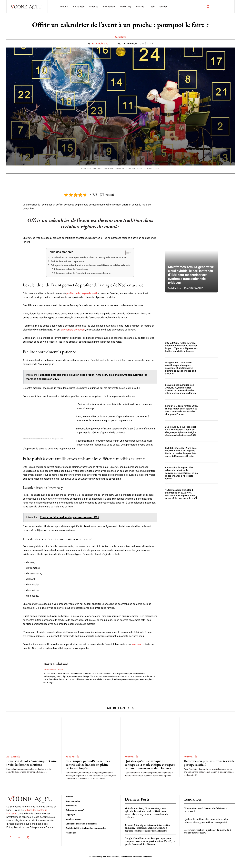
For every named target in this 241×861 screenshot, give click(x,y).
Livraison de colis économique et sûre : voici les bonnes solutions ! (31, 763)
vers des (136, 644)
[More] (112, 178)
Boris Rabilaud (99, 43)
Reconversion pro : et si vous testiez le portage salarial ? (209, 763)
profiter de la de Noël (81, 293)
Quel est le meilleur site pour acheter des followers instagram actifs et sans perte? (206, 820)
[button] (208, 6)
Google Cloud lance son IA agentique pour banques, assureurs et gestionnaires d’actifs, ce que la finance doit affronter (180, 368)
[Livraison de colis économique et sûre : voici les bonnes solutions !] (31, 735)
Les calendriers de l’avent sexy (72, 269)
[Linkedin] (18, 837)
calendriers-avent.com (73, 329)
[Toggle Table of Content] (126, 252)
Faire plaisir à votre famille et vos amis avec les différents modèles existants (90, 265)
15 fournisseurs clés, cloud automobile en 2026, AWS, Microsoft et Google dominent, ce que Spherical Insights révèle (181, 494)
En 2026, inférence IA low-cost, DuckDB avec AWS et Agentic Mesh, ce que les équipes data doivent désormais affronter (181, 452)
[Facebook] (10, 837)
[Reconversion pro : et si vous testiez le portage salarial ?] (209, 735)
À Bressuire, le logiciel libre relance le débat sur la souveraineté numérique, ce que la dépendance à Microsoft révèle (182, 473)
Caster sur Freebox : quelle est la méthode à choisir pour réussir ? (207, 831)
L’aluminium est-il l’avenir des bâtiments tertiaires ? (205, 810)
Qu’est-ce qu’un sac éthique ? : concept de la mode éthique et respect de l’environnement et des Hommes (150, 764)
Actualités (121, 37)
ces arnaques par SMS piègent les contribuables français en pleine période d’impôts (88, 764)
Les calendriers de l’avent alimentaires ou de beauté (83, 273)
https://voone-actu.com (53, 669)
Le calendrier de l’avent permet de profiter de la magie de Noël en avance (88, 257)
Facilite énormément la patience (67, 261)
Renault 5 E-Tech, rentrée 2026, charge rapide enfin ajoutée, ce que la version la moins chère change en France (181, 410)
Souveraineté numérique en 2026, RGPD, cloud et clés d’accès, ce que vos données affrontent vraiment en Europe (181, 389)
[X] (27, 837)
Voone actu (86, 168)
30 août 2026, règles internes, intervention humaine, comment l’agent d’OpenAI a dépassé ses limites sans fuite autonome (181, 347)
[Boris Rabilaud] (31, 672)
